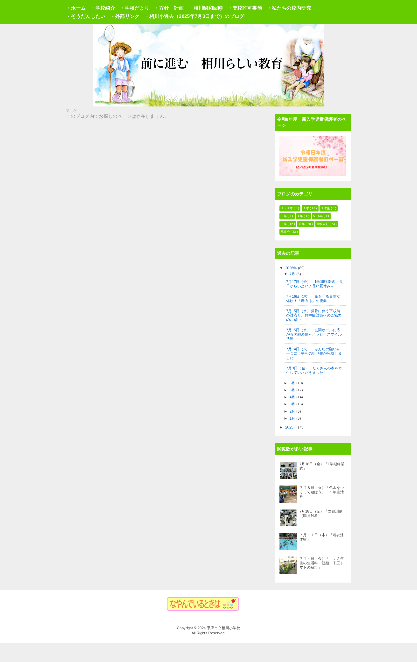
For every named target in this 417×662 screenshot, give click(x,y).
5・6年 (318, 216)
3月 (293, 404)
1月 (293, 418)
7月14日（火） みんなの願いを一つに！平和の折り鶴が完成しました (314, 353)
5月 (293, 390)
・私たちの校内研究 (289, 8)
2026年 (291, 268)
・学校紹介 (102, 8)
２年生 (326, 208)
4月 (293, 397)
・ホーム (76, 8)
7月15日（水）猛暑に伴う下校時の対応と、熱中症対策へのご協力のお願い (314, 315)
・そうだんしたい (85, 16)
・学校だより (134, 8)
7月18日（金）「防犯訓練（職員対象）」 (320, 513)
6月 (293, 383)
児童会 (286, 231)
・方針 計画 (169, 8)
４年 (300, 216)
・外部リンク (125, 16)
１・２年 (287, 208)
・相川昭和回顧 (205, 8)
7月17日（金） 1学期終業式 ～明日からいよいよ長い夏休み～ (314, 284)
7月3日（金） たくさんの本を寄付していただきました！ (314, 370)
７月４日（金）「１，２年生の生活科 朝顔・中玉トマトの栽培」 (321, 562)
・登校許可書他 (245, 8)
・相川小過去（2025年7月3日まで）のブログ (194, 16)
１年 (306, 208)
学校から (323, 224)
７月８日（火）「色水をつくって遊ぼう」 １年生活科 (321, 492)
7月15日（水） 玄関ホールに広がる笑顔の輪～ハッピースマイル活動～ (314, 334)
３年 (284, 216)
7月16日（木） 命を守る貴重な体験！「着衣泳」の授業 (313, 298)
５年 (284, 224)
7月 (293, 274)
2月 (293, 411)
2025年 (291, 427)
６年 (302, 224)
